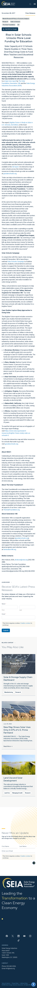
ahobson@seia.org (21, 560)
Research (5, 21)
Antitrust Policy (24, 983)
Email (4, 614)
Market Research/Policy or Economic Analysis (16, 18)
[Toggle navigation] (35, 4)
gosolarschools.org (10, 173)
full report (15, 167)
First (3, 610)
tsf (18, 24)
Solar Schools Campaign (15, 261)
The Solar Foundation (9, 24)
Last (20, 610)
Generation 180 (15, 83)
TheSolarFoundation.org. (11, 510)
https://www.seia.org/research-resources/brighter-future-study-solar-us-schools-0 (16, 433)
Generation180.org (9, 549)
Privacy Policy (15, 983)
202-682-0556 (11, 966)
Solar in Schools (15, 21)
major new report (10, 81)
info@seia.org (10, 968)
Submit (5, 630)
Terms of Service (6, 983)
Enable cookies (25, 623)
